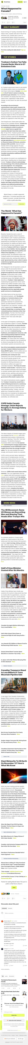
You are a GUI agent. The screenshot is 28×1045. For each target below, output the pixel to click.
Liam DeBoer (16, 17)
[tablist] (7, 908)
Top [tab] (2, 976)
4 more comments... (5, 969)
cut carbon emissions (20, 140)
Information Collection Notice (18, 1025)
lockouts (15, 435)
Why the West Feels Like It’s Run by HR (10, 992)
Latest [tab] (6, 976)
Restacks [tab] (10, 908)
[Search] (25, 976)
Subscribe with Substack (15, 1020)
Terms (17, 1035)
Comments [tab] (4, 908)
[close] (24, 997)
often (2, 475)
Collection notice (23, 1035)
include (3, 129)
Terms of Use (21, 1023)
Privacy (13, 1035)
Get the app (20, 1038)
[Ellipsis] (26, 921)
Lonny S (6, 948)
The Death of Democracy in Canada (8, 980)
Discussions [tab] (11, 976)
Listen (25, 17)
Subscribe (20, 2)
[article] (14, 984)
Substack (7, 1042)
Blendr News (11, 16)
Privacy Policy (15, 1026)
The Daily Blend (5, 6)
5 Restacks (17, 893)
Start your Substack (10, 1038)
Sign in (25, 2)
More (2, 561)
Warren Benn (7, 921)
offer (2, 444)
